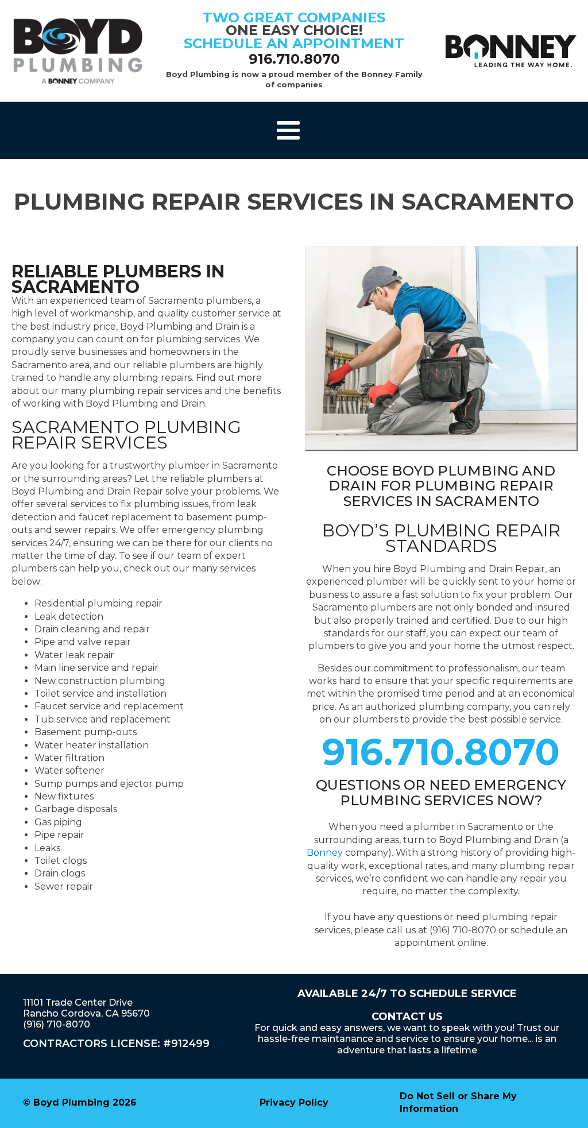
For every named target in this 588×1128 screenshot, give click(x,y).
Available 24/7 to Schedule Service (407, 993)
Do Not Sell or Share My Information (458, 1102)
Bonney (325, 852)
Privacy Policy (294, 1102)
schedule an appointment (294, 43)
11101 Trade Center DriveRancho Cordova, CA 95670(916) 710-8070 (86, 1013)
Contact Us (407, 1016)
